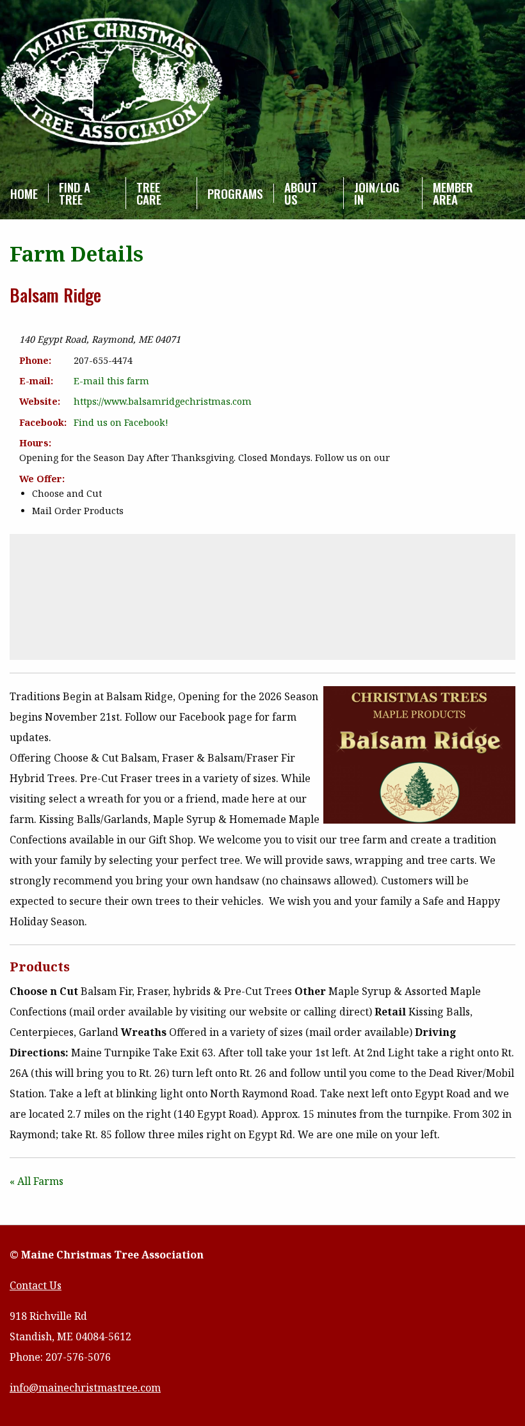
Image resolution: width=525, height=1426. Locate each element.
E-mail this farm (111, 381)
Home (24, 193)
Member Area (453, 193)
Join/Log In (377, 193)
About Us (301, 193)
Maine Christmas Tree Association (112, 82)
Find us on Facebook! (121, 422)
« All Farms (36, 1181)
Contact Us (35, 1285)
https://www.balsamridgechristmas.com (163, 401)
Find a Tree (74, 193)
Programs (235, 193)
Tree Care (148, 193)
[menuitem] (24, 193)
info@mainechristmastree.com (85, 1388)
